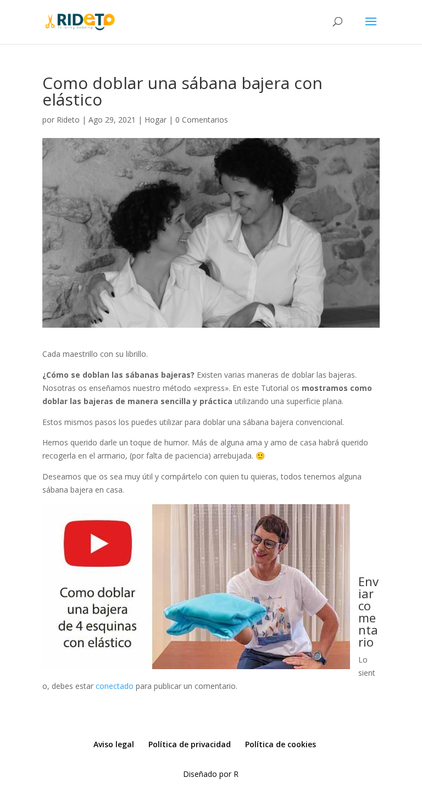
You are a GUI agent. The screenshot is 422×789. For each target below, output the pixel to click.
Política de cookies (280, 744)
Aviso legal (113, 744)
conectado (115, 686)
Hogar (155, 119)
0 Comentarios (201, 119)
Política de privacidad (189, 744)
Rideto (68, 119)
